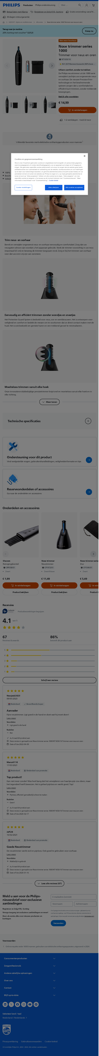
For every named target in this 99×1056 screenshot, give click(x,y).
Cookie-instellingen (22, 187)
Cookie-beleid (52, 180)
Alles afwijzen (52, 187)
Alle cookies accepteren (73, 187)
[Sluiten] (83, 156)
